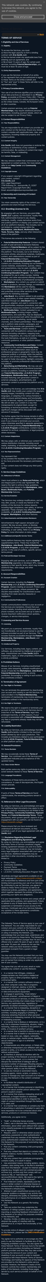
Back (42, 34)
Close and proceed (23, 17)
